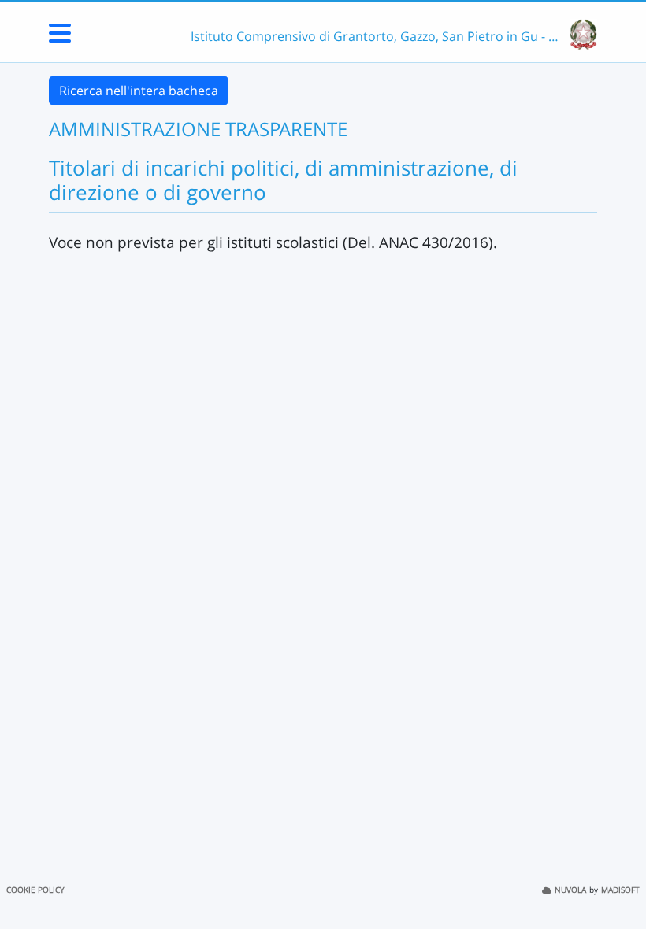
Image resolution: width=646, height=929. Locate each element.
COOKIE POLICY (35, 890)
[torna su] (613, 881)
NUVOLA (570, 890)
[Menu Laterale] (60, 37)
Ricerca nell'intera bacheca (138, 90)
